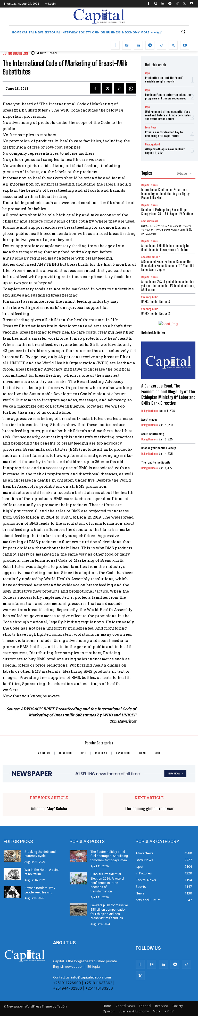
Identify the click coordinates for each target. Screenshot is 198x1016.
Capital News (149, 185)
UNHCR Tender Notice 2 (155, 313)
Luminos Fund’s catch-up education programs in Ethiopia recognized (168, 96)
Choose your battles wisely (158, 448)
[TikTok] (177, 4)
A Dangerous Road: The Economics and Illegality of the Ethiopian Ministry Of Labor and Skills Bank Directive (168, 394)
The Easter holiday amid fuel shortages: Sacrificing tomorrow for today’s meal (109, 856)
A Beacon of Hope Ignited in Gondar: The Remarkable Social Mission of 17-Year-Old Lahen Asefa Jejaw (167, 266)
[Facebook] (148, 4)
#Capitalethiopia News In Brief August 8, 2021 (165, 151)
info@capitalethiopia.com (91, 977)
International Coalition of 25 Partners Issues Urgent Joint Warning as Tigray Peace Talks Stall (165, 194)
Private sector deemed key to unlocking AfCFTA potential (164, 134)
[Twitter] (184, 4)
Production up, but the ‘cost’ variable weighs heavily (164, 79)
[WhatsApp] (131, 88)
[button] (183, 32)
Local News (150, 127)
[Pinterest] (119, 88)
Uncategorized (152, 144)
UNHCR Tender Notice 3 (155, 302)
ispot (147, 73)
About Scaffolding (152, 434)
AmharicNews (149, 221)
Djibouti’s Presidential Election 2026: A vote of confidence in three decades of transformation (107, 882)
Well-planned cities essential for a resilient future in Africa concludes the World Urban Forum (168, 115)
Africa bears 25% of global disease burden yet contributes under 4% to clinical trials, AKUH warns (168, 286)
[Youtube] (191, 4)
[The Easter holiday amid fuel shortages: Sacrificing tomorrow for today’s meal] (78, 856)
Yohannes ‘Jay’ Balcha (49, 808)
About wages (149, 419)
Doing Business (15, 53)
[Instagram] (156, 4)
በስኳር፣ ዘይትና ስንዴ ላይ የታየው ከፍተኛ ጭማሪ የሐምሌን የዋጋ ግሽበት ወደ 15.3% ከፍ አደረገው (166, 230)
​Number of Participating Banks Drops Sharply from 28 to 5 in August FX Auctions (167, 212)
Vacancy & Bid (149, 297)
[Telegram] (170, 4)
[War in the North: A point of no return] (12, 874)
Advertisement (150, 257)
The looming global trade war (149, 808)
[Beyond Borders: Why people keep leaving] (12, 892)
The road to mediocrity (155, 462)
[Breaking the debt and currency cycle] (12, 856)
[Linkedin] (163, 4)
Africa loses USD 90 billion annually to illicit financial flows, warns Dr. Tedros (165, 248)
